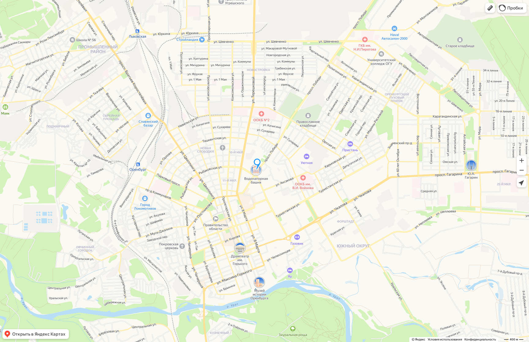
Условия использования (445, 339)
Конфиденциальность (480, 339)
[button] (490, 8)
